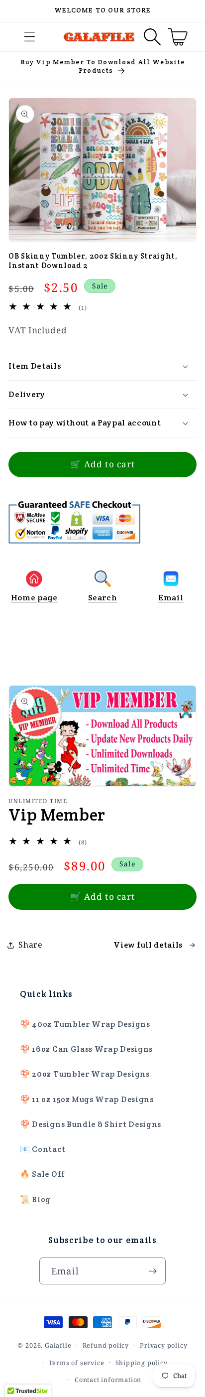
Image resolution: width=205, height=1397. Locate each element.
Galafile (58, 1344)
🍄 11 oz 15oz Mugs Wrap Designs (87, 1099)
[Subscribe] (152, 1270)
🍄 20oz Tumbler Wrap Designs (85, 1074)
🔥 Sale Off (42, 1174)
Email (170, 597)
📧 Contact (42, 1149)
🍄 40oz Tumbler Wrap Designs (85, 1024)
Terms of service (76, 1362)
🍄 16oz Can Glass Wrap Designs (86, 1049)
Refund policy (106, 1345)
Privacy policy (163, 1345)
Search (102, 597)
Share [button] (30, 944)
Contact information (108, 1379)
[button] (30, 37)
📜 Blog (35, 1199)
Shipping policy (141, 1362)
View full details (148, 945)
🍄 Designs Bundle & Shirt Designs (90, 1124)
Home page (34, 597)
